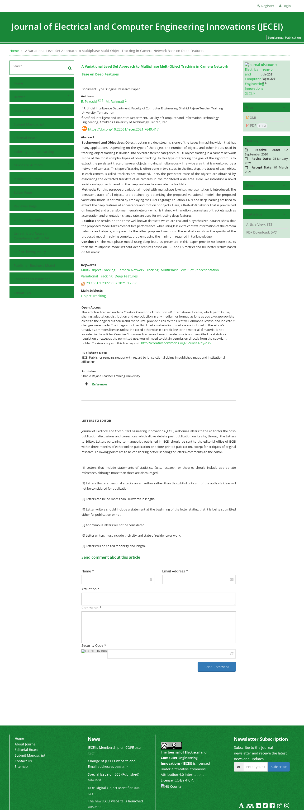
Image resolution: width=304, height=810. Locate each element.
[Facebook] (272, 806)
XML (253, 117)
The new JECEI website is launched (115, 801)
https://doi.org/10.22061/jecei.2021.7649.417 (123, 129)
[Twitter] (265, 806)
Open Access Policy (29, 219)
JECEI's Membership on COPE (111, 747)
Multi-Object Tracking (98, 270)
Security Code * (93, 645)
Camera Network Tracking (138, 270)
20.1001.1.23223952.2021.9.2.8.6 (111, 283)
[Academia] (242, 806)
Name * (87, 571)
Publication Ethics (28, 179)
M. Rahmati (115, 101)
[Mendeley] (250, 806)
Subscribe (279, 766)
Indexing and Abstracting (34, 151)
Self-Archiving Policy (30, 251)
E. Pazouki (89, 101)
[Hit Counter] (172, 786)
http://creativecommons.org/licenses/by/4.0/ (176, 343)
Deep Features (126, 276)
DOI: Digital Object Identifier (110, 788)
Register (267, 6)
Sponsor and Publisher (32, 279)
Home (14, 50)
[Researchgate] (280, 806)
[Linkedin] (258, 806)
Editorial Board (26, 138)
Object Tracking (93, 296)
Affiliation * (90, 589)
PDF (257, 125)
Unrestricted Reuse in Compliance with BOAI (31, 235)
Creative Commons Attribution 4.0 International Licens (183, 774)
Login (286, 6)
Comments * (91, 607)
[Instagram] (287, 806)
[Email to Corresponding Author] (99, 100)
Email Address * (175, 571)
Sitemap (21, 766)
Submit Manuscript (29, 124)
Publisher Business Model (34, 265)
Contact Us (22, 292)
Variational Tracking (97, 276)
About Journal (26, 744)
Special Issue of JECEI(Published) (113, 774)
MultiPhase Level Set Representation (190, 270)
